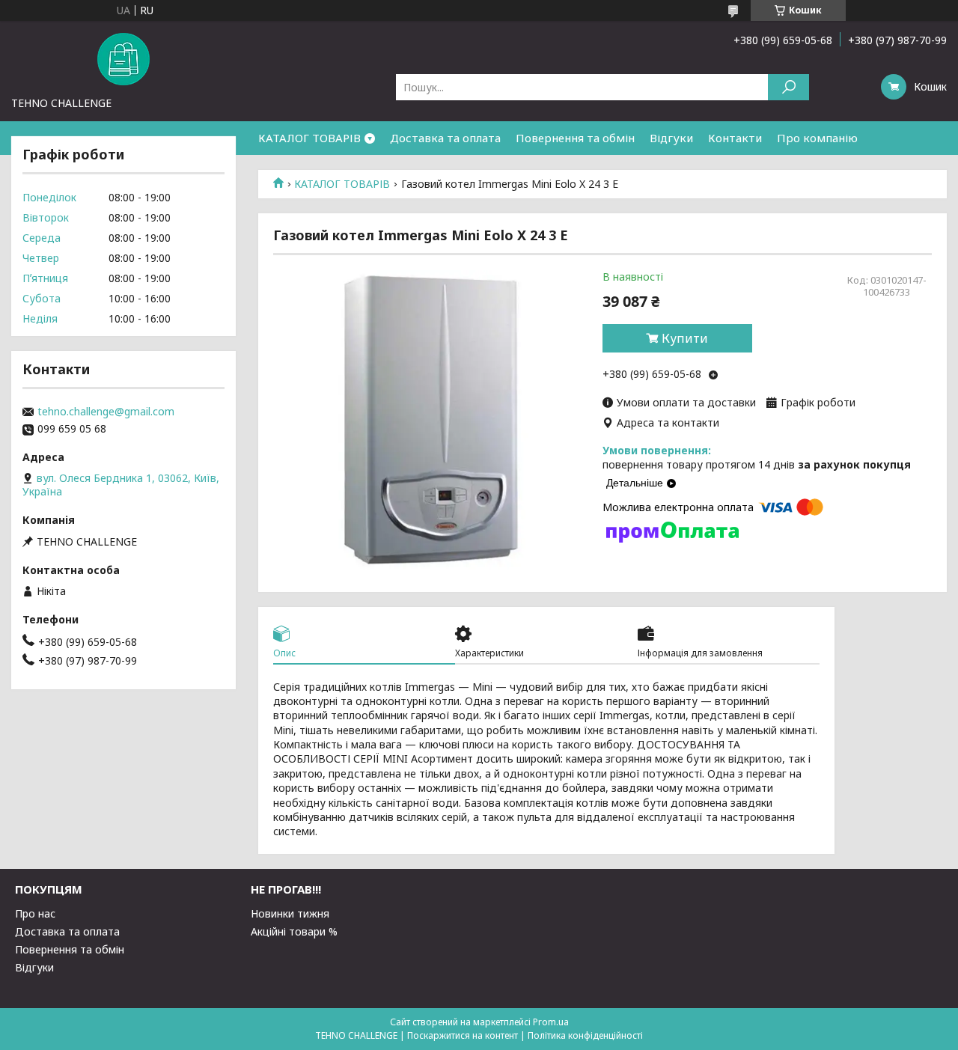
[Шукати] (788, 87)
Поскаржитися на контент (462, 1035)
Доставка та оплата (445, 137)
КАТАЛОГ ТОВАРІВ (309, 137)
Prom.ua (551, 1022)
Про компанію (817, 137)
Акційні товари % (294, 931)
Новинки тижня (290, 913)
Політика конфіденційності (585, 1035)
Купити (685, 338)
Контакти (735, 137)
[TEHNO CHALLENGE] (123, 58)
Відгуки (671, 137)
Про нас (35, 913)
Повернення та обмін (575, 137)
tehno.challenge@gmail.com (105, 411)
